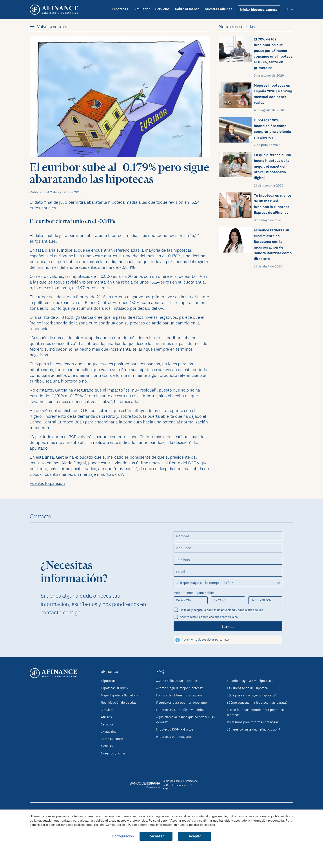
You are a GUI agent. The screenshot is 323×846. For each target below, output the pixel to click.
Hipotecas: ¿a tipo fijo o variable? (180, 710)
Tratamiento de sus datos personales (205, 639)
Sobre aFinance (187, 9)
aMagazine (108, 731)
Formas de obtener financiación (179, 695)
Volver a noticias (52, 26)
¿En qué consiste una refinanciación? (253, 729)
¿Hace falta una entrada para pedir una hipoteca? (255, 712)
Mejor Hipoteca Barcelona (119, 695)
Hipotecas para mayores (174, 736)
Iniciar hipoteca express (259, 9)
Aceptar (195, 836)
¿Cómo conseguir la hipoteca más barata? (257, 702)
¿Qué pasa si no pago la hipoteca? (251, 695)
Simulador (142, 9)
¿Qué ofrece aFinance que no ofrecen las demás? (185, 719)
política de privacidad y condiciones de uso (235, 610)
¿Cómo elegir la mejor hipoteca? (179, 688)
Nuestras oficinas (218, 9)
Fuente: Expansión (47, 483)
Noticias (107, 746)
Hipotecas (120, 9)
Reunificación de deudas (118, 702)
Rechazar (156, 836)
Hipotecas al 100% (114, 688)
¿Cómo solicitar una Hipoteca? (178, 681)
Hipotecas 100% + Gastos (174, 729)
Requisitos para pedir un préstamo (181, 702)
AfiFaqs (106, 717)
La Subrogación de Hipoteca (247, 688)
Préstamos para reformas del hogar (252, 722)
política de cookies (202, 824)
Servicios (162, 9)
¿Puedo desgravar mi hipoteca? (249, 681)
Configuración (123, 836)
